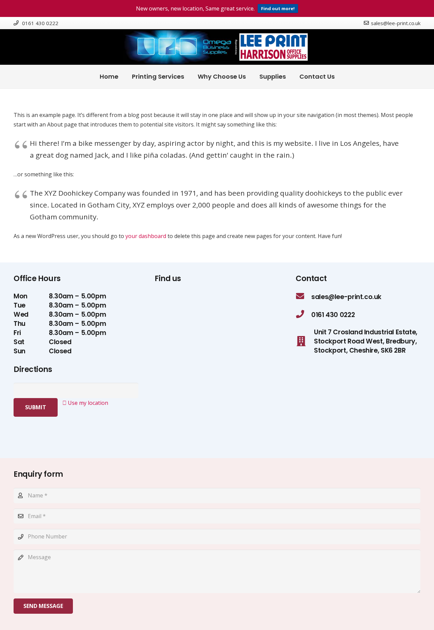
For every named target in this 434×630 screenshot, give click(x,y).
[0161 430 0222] (303, 315)
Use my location (87, 403)
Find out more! (278, 8)
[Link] (217, 47)
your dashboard (145, 236)
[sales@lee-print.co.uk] (303, 297)
